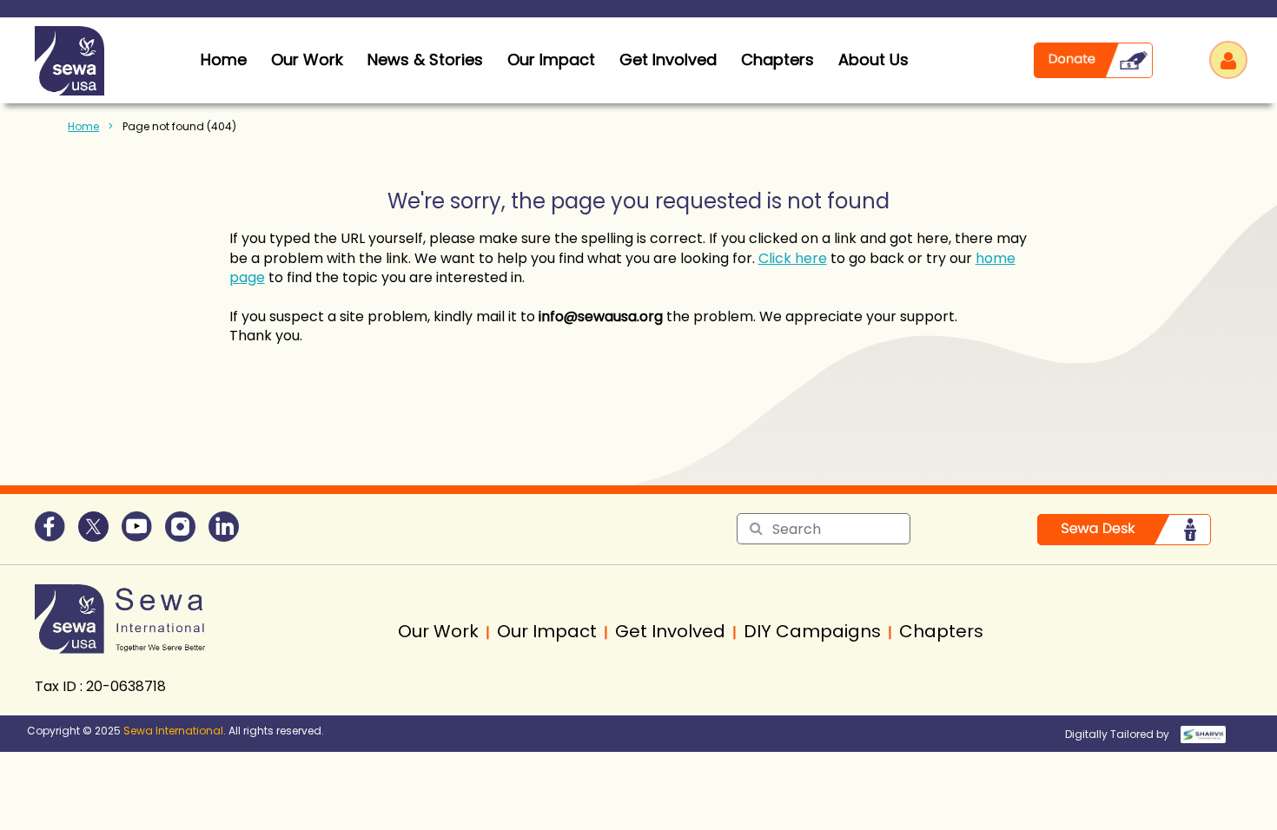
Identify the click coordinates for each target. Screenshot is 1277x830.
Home (83, 126)
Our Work (307, 59)
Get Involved (668, 59)
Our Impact (551, 59)
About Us (873, 59)
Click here (792, 258)
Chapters (777, 59)
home (224, 59)
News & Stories (425, 59)
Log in (1228, 60)
